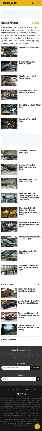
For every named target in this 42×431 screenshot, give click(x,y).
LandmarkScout (9, 3)
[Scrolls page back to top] (37, 426)
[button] (18, 393)
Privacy (27, 389)
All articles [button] (35, 23)
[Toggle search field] (33, 3)
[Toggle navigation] (38, 3)
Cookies (34, 389)
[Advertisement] (21, 14)
